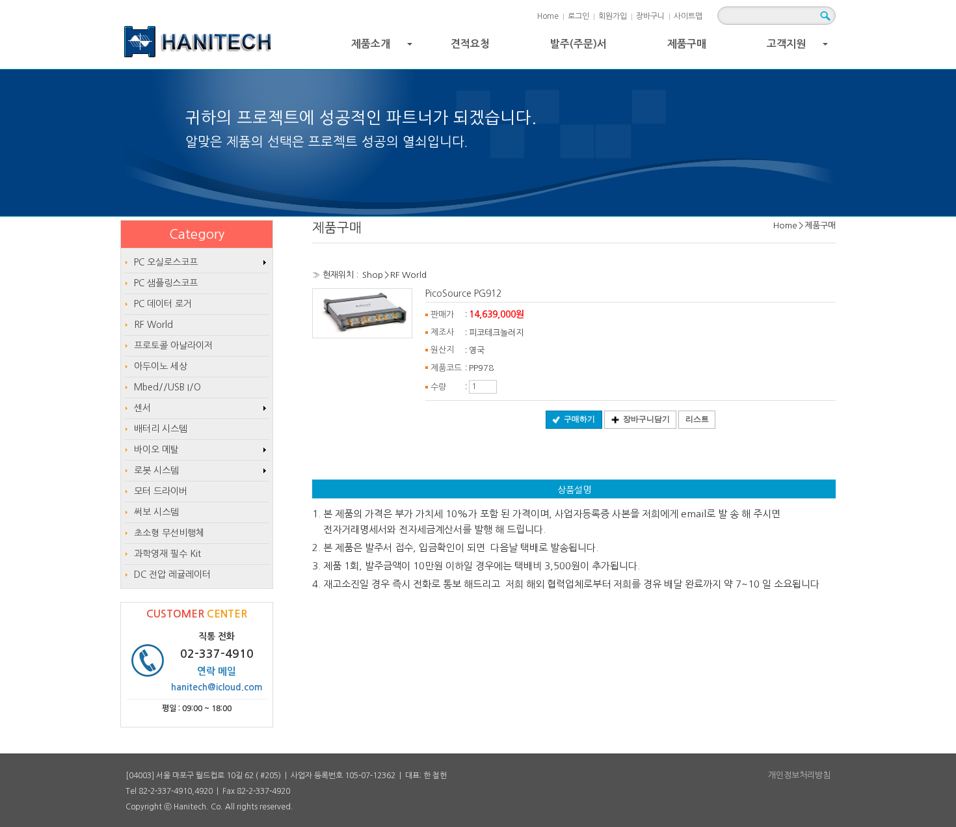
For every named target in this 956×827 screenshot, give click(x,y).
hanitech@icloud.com (217, 687)
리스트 (697, 419)
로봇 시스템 (156, 470)
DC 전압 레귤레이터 (172, 574)
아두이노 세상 (160, 366)
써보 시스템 (156, 512)
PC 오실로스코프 (166, 262)
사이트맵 (688, 16)
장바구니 (650, 16)
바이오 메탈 (156, 449)
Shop (372, 275)
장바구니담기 (646, 419)
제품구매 (686, 44)
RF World (408, 275)
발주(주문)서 (578, 44)
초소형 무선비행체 (169, 532)
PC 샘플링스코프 (166, 283)
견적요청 (470, 44)
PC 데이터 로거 (163, 303)
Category (196, 234)
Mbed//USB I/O (167, 387)
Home (548, 16)
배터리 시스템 (160, 428)
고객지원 (799, 47)
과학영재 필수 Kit (167, 553)
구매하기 (579, 419)
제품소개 (383, 47)
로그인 (578, 16)
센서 (142, 408)
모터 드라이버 (160, 491)
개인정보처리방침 (799, 775)
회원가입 (612, 16)
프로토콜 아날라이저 (173, 345)
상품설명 (574, 490)
